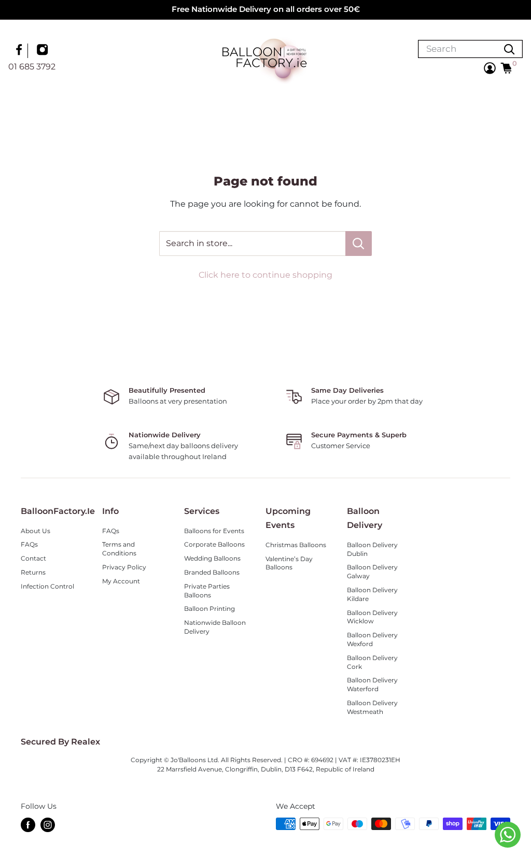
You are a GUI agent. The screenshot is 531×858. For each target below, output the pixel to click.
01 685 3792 (31, 67)
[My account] (490, 68)
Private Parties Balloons (207, 590)
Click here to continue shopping (265, 275)
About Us (35, 531)
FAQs (29, 544)
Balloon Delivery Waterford (372, 684)
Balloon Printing (209, 608)
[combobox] (457, 49)
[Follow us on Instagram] (43, 51)
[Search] (509, 49)
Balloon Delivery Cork (372, 662)
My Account (121, 581)
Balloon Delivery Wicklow (372, 617)
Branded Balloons (212, 572)
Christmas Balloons (296, 545)
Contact (33, 558)
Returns (33, 572)
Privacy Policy (124, 567)
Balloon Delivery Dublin (372, 549)
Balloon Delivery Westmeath (372, 707)
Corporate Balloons (214, 544)
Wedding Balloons (212, 558)
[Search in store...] (358, 243)
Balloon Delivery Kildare (372, 594)
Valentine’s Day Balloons (289, 563)
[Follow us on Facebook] (20, 51)
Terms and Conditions (119, 548)
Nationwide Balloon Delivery (215, 627)
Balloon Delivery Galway (372, 571)
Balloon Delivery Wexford (372, 639)
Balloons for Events (214, 531)
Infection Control (47, 586)
